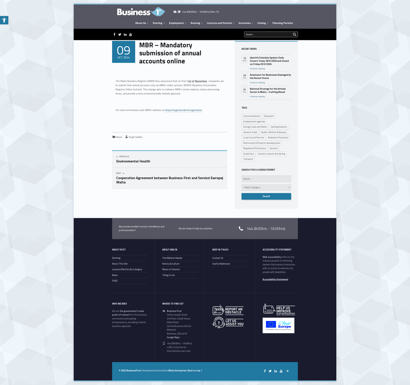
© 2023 (123, 370)
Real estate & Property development (261, 143)
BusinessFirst (134, 370)
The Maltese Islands (172, 258)
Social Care (248, 154)
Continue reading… (258, 68)
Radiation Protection (278, 137)
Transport (248, 159)
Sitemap (116, 258)
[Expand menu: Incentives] (252, 23)
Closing (261, 23)
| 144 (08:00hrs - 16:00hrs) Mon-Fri (197, 12)
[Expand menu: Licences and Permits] (233, 23)
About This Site (120, 264)
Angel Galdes (136, 137)
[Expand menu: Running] (202, 23)
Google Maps (173, 337)
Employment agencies (254, 121)
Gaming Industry (279, 127)
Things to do (168, 275)
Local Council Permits (253, 137)
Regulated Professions (254, 148)
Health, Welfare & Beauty (273, 132)
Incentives (245, 23)
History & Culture (170, 264)
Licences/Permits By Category (127, 269)
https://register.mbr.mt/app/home (183, 110)
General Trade (250, 132)
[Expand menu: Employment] (185, 23)
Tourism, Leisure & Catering (271, 154)
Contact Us (217, 258)
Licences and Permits (219, 23)
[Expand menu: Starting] (164, 23)
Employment (176, 23)
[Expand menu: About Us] (147, 23)
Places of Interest (171, 269)
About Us (140, 23)
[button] (4, 20)
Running (195, 23)
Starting (157, 23)
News (119, 137)
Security (274, 148)
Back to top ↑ (195, 370)
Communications (251, 116)
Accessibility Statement (275, 279)
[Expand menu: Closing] (267, 23)
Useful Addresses (221, 264)
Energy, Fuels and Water (255, 127)
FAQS (115, 281)
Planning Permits (283, 23)
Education (269, 116)
